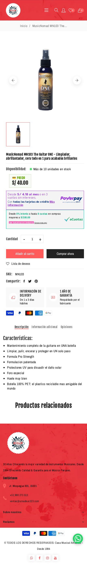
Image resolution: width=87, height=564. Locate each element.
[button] (81, 10)
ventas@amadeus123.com (24, 501)
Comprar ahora (65, 253)
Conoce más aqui (40, 223)
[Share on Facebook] (24, 281)
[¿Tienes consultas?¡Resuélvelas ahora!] (78, 539)
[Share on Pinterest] (36, 281)
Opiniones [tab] (67, 327)
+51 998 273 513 (19, 495)
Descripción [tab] (22, 327)
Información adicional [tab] (45, 327)
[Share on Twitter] (30, 281)
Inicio (23, 26)
